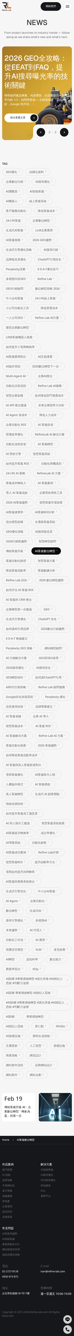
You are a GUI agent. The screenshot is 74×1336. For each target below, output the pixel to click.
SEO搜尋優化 (48, 1180)
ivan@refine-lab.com (53, 1271)
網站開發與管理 (11, 1249)
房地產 (6, 1201)
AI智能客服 (47, 1169)
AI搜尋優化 (47, 1175)
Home (5, 1140)
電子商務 (7, 1191)
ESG (43, 1191)
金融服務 (7, 1196)
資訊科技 (7, 1211)
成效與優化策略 (11, 1254)
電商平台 (46, 1196)
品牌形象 (7, 1180)
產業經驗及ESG (10, 1244)
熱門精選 (7, 1169)
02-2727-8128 (10, 1271)
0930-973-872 (10, 1276)
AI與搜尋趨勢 (9, 1233)
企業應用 (7, 1206)
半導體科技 (8, 1185)
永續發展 (7, 1217)
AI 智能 (6, 1175)
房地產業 (46, 1185)
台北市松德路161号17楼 (16, 1293)
